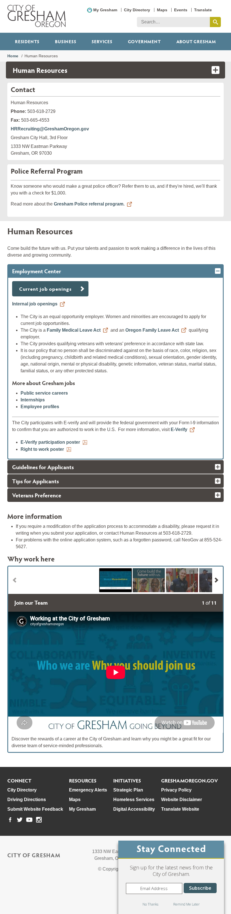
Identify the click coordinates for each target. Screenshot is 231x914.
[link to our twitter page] (19, 819)
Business (65, 41)
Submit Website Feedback (35, 809)
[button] (115, 580)
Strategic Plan (128, 790)
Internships (33, 399)
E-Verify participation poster (50, 442)
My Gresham (105, 10)
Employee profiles (40, 406)
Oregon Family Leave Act (152, 330)
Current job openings (45, 288)
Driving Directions (26, 799)
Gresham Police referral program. (89, 204)
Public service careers (44, 393)
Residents (27, 41)
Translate (203, 10)
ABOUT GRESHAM (196, 41)
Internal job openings (34, 303)
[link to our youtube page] (29, 819)
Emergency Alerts (88, 790)
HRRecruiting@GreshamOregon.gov (50, 128)
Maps (162, 10)
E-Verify (179, 429)
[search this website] (215, 22)
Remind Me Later (186, 904)
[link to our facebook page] (10, 819)
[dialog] (171, 877)
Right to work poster (42, 449)
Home (12, 56)
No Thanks (150, 904)
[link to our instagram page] (39, 819)
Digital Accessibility (134, 809)
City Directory (137, 10)
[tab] (115, 271)
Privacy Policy (176, 790)
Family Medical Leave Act (74, 330)
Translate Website (180, 809)
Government (144, 41)
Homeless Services (133, 799)
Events (180, 10)
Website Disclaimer (181, 799)
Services (102, 41)
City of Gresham (33, 855)
